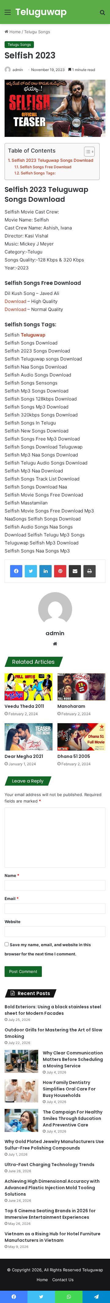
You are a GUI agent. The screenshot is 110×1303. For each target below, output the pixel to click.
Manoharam (71, 706)
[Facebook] (16, 571)
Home (14, 31)
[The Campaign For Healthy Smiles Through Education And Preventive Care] (21, 1120)
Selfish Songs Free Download (45, 167)
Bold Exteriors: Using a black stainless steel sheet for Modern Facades (53, 1010)
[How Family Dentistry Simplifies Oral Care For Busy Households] (21, 1090)
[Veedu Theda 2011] (29, 687)
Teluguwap (92, 1269)
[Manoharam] (81, 687)
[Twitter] (31, 571)
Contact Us (63, 1279)
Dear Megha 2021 (24, 756)
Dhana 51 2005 (73, 756)
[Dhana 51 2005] (81, 737)
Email (12, 898)
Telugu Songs (37, 31)
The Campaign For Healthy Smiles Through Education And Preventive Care (72, 1118)
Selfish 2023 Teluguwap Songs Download (52, 160)
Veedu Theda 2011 (24, 706)
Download (15, 301)
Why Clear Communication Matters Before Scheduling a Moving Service (73, 1059)
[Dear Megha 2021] (29, 737)
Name (12, 875)
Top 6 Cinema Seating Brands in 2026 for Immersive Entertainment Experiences (50, 1214)
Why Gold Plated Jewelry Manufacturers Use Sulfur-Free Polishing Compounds (54, 1144)
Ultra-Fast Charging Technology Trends (49, 1165)
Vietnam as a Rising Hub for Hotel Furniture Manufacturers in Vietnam (53, 1237)
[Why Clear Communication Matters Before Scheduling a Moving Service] (21, 1061)
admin (18, 69)
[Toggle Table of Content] (86, 151)
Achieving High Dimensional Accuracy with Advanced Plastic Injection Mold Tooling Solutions (52, 1187)
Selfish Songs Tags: (38, 173)
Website (12, 921)
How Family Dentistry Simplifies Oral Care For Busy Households (69, 1088)
